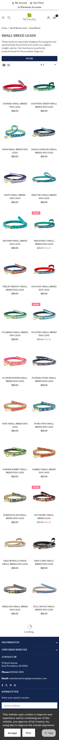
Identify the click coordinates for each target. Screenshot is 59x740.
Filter (29, 58)
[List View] (8, 65)
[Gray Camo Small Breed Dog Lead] (44, 543)
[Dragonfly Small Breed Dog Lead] (44, 224)
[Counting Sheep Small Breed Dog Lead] (44, 87)
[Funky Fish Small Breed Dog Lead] (44, 406)
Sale (36, 213)
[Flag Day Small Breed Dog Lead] (44, 269)
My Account (20, 2)
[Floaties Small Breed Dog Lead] (44, 315)
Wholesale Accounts (30, 7)
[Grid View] (4, 65)
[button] (54, 17)
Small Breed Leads (18, 28)
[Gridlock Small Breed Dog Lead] (15, 589)
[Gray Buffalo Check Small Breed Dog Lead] (15, 543)
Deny (28, 733)
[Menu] (3, 17)
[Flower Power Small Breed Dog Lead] (15, 361)
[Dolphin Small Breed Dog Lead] (15, 224)
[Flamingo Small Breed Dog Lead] (15, 315)
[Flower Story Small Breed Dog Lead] (44, 361)
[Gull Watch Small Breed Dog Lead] (44, 589)
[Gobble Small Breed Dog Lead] (44, 452)
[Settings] (48, 17)
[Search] (9, 17)
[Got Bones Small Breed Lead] (44, 498)
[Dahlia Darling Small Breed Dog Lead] (44, 132)
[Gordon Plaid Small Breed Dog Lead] (15, 498)
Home (4, 28)
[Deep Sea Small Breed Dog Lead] (44, 178)
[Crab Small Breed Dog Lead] (15, 132)
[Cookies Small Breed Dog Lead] (15, 87)
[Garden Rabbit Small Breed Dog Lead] (15, 452)
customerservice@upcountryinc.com (27, 678)
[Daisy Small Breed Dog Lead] (15, 178)
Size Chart (38, 2)
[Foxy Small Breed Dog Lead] (15, 406)
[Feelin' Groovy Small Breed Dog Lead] (15, 269)
